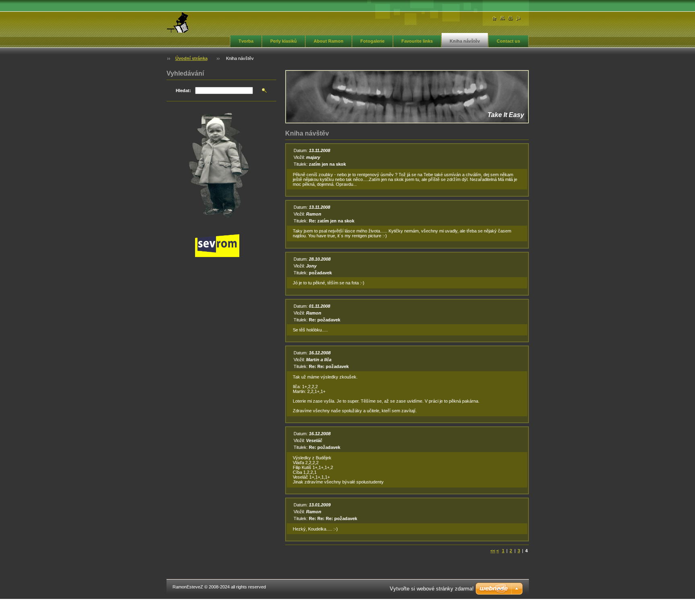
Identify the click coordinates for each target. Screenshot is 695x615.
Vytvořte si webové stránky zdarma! (432, 589)
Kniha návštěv (465, 41)
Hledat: (183, 90)
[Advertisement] (221, 393)
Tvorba (246, 41)
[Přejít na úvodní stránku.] (178, 22)
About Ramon (328, 41)
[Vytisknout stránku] (510, 18)
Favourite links (417, 41)
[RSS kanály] (518, 18)
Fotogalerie (372, 41)
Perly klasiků (283, 41)
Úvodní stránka (191, 58)
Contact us (508, 41)
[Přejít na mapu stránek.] (502, 18)
